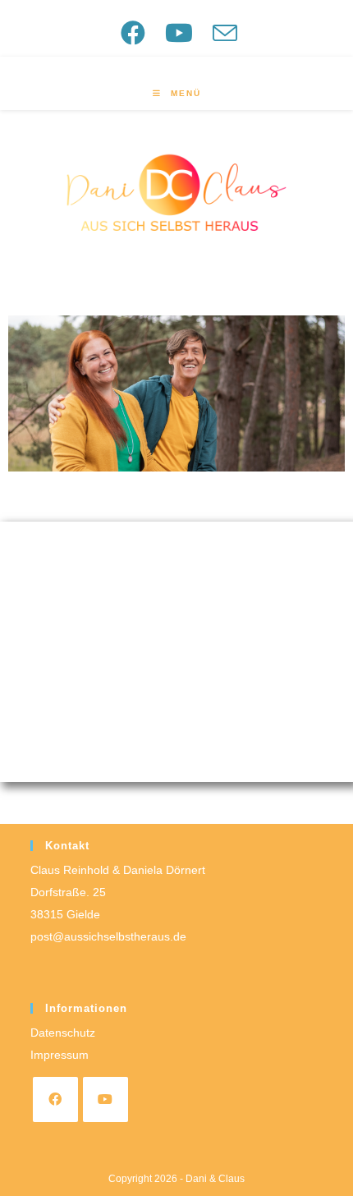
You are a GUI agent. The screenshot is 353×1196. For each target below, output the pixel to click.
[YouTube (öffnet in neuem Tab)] (185, 33)
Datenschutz (62, 1032)
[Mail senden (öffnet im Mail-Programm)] (223, 33)
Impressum (59, 1054)
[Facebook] (55, 1099)
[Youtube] (105, 1099)
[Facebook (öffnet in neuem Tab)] (139, 33)
